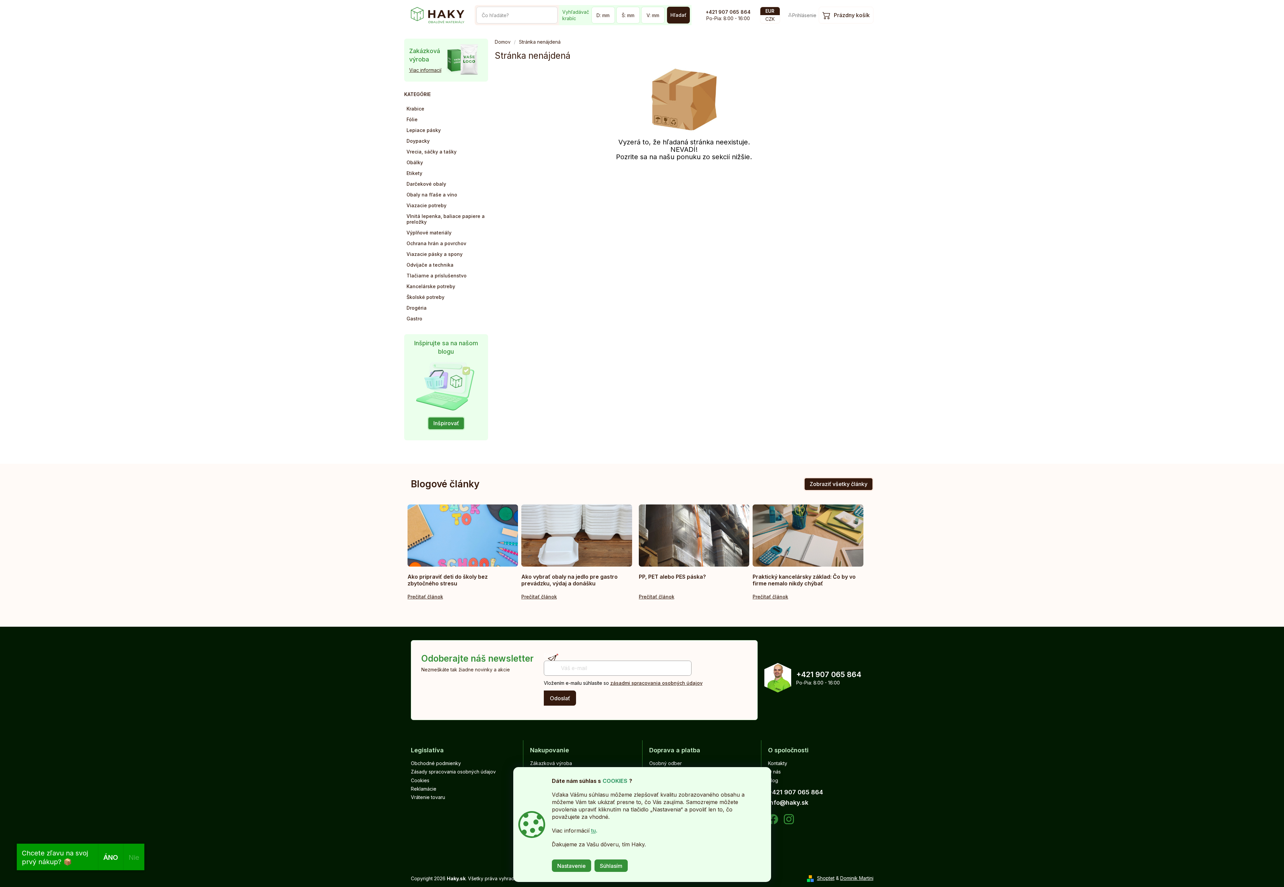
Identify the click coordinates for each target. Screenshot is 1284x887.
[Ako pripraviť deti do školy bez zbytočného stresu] (463, 535)
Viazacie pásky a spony (435, 254)
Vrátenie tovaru (428, 797)
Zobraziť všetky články (838, 484)
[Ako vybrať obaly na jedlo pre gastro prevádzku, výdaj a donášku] (576, 535)
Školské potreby (425, 297)
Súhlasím (611, 865)
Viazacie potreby (426, 205)
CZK (770, 19)
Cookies (420, 780)
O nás (774, 771)
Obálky (415, 162)
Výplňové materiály (429, 232)
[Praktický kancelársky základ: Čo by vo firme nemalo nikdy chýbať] (808, 535)
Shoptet (826, 878)
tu (593, 830)
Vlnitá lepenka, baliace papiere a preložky (446, 219)
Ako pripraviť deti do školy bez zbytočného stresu (448, 580)
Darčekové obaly (426, 184)
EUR (769, 11)
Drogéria (417, 308)
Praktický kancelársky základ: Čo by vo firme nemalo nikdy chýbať (804, 580)
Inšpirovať (446, 423)
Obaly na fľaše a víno (432, 194)
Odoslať (560, 698)
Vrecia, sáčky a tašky (432, 151)
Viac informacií (425, 70)
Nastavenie (571, 865)
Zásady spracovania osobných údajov (453, 771)
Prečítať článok (425, 597)
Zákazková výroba (551, 763)
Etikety (414, 173)
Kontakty (777, 763)
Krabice (415, 109)
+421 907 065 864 (728, 12)
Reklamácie (423, 789)
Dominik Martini (856, 878)
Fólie (412, 119)
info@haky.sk (788, 802)
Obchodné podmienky (436, 763)
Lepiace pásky (424, 130)
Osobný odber (665, 763)
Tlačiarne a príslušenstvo (437, 275)
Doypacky (418, 141)
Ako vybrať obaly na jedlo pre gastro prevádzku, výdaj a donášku (569, 580)
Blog (773, 780)
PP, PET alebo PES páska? (672, 576)
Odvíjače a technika (430, 265)
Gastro (414, 318)
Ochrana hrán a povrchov (436, 243)
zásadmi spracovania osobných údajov (656, 683)
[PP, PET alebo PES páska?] (694, 535)
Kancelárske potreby (431, 286)
